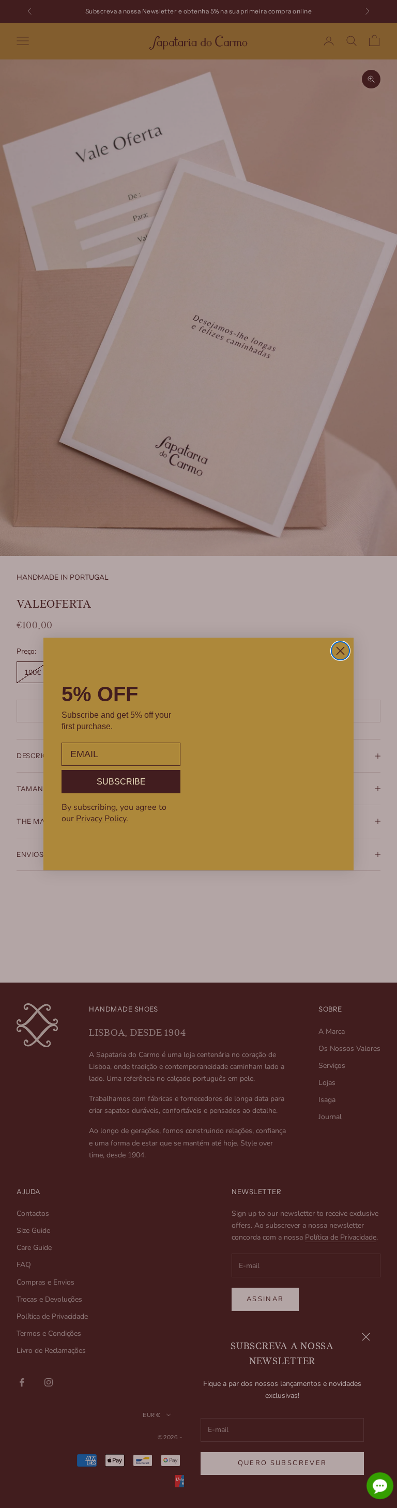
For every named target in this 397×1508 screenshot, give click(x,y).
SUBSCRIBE (121, 781)
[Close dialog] (340, 651)
